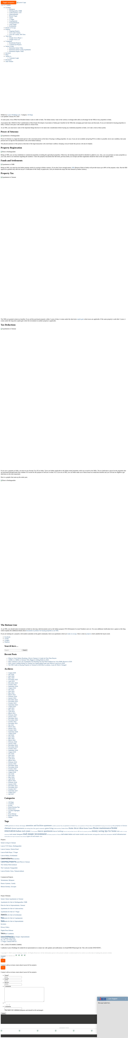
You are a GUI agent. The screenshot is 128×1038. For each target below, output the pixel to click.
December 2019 (13, 745)
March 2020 (11, 740)
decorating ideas (29, 828)
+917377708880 (6, 5)
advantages (22, 825)
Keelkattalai (12, 26)
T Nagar (11, 19)
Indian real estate (23, 831)
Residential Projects (15, 43)
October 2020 (12, 730)
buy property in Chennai (120, 825)
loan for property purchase (85, 831)
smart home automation (106, 834)
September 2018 (13, 770)
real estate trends (78, 834)
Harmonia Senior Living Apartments (20, 49)
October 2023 (12, 703)
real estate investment (35, 833)
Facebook (7, 637)
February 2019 (12, 762)
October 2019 (12, 748)
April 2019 (11, 759)
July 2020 (11, 735)
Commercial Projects (15, 44)
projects (88, 634)
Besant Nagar (13, 16)
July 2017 (11, 794)
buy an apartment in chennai (68, 825)
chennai (7, 828)
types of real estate (33, 836)
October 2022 (12, 721)
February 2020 (12, 742)
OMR (118, 831)
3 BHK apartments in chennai (11, 825)
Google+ (7, 640)
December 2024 (13, 683)
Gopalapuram (13, 21)
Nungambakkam (14, 22)
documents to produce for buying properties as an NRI (42, 630)
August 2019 (12, 752)
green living (49, 828)
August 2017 (12, 792)
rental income (88, 834)
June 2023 (11, 708)
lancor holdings (58, 831)
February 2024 (12, 696)
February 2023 (12, 715)
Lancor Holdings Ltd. (13, 115)
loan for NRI (76, 831)
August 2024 (12, 688)
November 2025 (13, 679)
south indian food (8, 836)
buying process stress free (106, 825)
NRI (9, 812)
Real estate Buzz (13, 815)
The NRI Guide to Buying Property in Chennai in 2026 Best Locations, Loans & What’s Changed (37, 665)
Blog (6, 55)
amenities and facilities (35, 825)
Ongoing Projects (14, 31)
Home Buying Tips (14, 807)
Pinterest (7, 642)
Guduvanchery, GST (15, 12)
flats (34, 828)
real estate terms (66, 834)
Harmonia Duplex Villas (16, 51)
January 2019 (12, 764)
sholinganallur (96, 834)
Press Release (12, 814)
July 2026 (11, 674)
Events (10, 805)
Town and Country (14, 33)
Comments (7, 986)
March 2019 (11, 760)
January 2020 (12, 743)
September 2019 (13, 750)
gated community (40, 828)
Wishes (10, 817)
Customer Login (14, 58)
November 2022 (13, 720)
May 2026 (11, 678)
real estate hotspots (16, 834)
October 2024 (12, 684)
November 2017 (13, 787)
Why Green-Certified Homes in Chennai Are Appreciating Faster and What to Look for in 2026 (36, 663)
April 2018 (11, 779)
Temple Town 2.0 (14, 39)
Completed (8, 41)
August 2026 (12, 673)
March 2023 (11, 713)
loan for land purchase (69, 831)
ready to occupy (72, 634)
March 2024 (11, 695)
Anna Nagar (12, 24)
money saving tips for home (104, 831)
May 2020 (11, 738)
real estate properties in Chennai (54, 834)
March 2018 (11, 780)
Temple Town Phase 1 (15, 38)
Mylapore (12, 9)
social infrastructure (119, 834)
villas (40, 836)
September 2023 (13, 705)
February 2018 (12, 782)
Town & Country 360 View (17, 34)
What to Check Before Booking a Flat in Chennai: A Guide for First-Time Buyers (32, 658)
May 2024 (11, 693)
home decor (65, 828)
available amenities (56, 825)
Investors (8, 53)
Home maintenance (102, 828)
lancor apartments (45, 831)
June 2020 (11, 737)
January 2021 (12, 728)
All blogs (30, 115)
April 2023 (11, 711)
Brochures (8, 60)
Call (2, 958)
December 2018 (13, 765)
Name (6, 975)
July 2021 (11, 725)
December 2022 (13, 718)
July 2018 (11, 774)
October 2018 (12, 769)
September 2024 (13, 686)
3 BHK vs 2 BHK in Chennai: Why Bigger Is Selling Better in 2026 (28, 660)
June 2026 (11, 676)
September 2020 (13, 732)
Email (6, 979)
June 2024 (11, 691)
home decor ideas (76, 828)
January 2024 (12, 698)
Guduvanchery (57, 828)
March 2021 (11, 727)
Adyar (11, 17)
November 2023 (13, 701)
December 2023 (13, 700)
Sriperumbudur (13, 14)
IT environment (34, 831)
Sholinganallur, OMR (15, 11)
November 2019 (13, 747)
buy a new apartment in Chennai (82, 825)
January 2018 (12, 784)
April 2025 (11, 681)
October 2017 (12, 789)
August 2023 (12, 706)
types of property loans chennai (19, 836)
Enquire (3, 956)
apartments (48, 825)
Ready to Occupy (10, 28)
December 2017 (13, 786)
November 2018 (13, 767)
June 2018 (11, 775)
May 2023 (11, 710)
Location (8, 7)
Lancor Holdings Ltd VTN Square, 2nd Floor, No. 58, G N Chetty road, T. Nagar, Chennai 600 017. (9, 939)
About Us (8, 56)
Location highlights (14, 810)
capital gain (80, 319)
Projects (7, 29)
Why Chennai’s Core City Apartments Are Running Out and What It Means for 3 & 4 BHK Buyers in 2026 (40, 661)
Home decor (12, 809)
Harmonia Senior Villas (16, 48)
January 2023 (12, 716)
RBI (73, 167)
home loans (88, 828)
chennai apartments (17, 828)
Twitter (6, 638)
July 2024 (11, 689)
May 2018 (11, 777)
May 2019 (11, 757)
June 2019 (11, 755)
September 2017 (13, 791)
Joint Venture (9, 61)
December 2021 (13, 723)
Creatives (11, 804)
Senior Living (9, 46)
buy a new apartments (95, 825)
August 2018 (12, 772)
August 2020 (12, 733)
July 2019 (11, 753)
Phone (6, 982)
